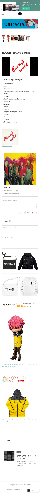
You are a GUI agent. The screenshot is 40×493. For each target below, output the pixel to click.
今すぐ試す (25, 8)
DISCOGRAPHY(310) (7, 200)
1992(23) (15, 200)
